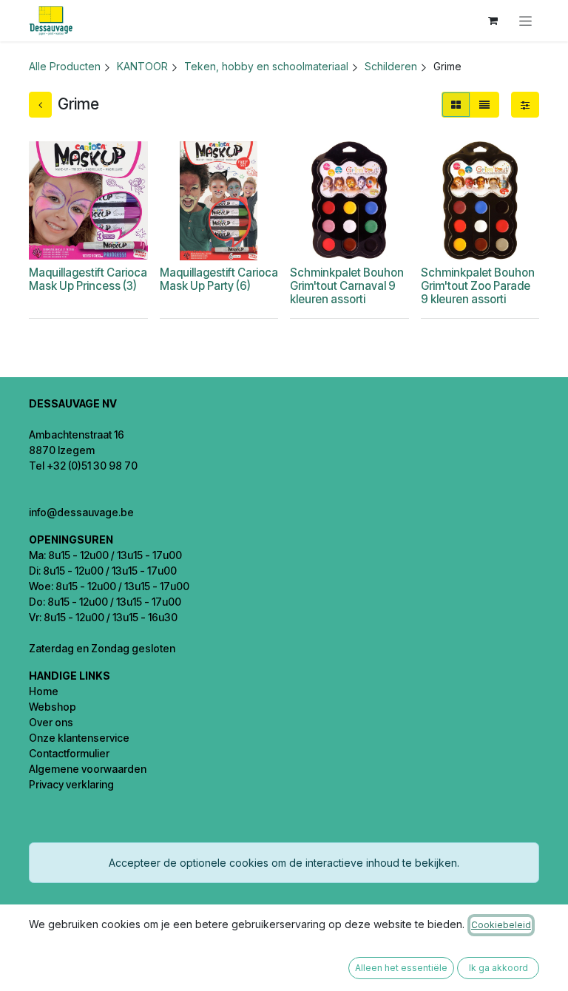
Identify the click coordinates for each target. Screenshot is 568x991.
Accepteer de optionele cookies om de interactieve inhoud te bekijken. (284, 862)
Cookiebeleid (501, 924)
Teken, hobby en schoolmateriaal (266, 66)
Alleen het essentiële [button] (401, 967)
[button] (90, 241)
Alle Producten (65, 66)
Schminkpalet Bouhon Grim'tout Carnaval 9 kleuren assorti (347, 285)
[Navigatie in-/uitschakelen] (525, 21)
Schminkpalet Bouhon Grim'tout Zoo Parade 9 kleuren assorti (478, 285)
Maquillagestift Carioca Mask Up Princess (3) (88, 279)
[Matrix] (456, 105)
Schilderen (391, 66)
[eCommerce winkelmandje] (492, 20)
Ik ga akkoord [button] (498, 967)
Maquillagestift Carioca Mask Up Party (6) (219, 279)
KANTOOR (142, 66)
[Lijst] (484, 105)
